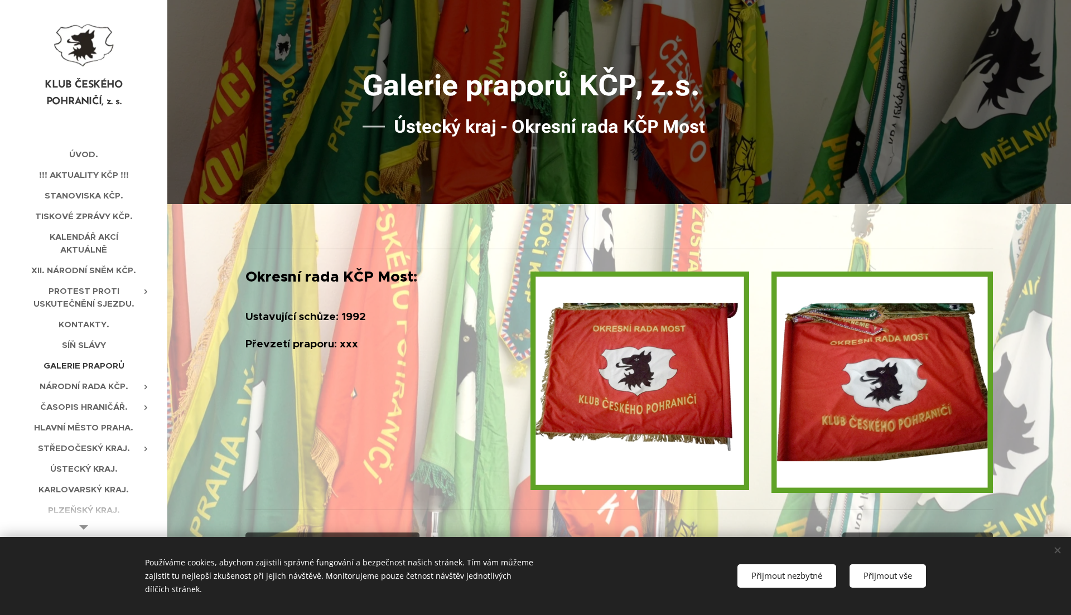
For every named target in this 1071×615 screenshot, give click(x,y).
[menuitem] (83, 154)
